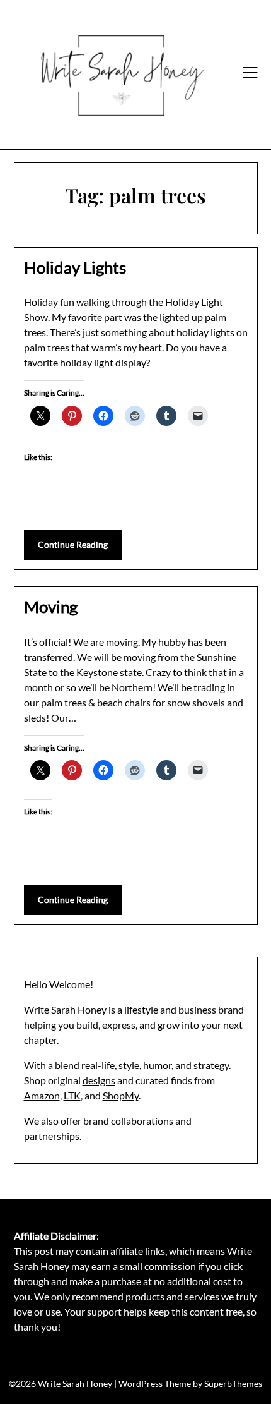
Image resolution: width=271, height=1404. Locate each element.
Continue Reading (73, 544)
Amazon (42, 1095)
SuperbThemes (233, 1383)
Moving (51, 606)
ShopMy (121, 1095)
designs (99, 1080)
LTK (72, 1095)
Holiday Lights (75, 267)
